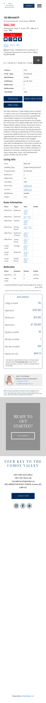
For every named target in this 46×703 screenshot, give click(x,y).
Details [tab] (6, 44)
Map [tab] (18, 44)
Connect (29, 6)
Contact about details (33, 98)
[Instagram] (16, 506)
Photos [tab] (12, 44)
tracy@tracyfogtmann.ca (24, 384)
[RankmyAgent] (29, 506)
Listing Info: (10, 159)
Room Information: (13, 202)
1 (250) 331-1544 (21, 381)
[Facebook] (23, 506)
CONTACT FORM (23, 496)
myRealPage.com (27, 696)
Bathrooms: (9, 267)
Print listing (13, 105)
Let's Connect (23, 436)
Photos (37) (13, 98)
